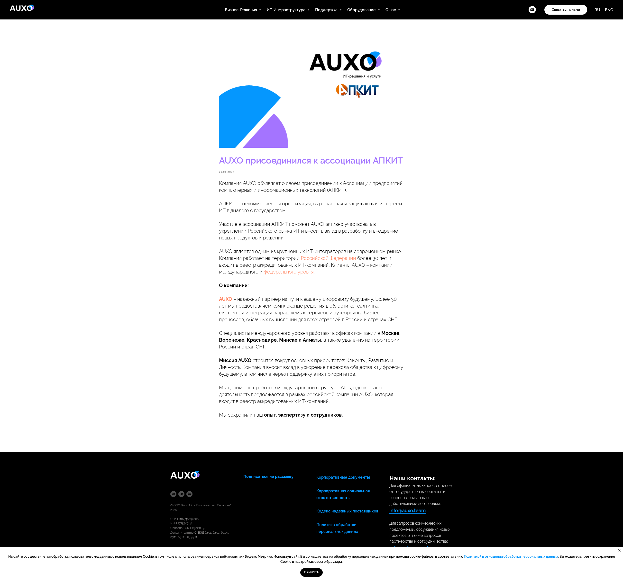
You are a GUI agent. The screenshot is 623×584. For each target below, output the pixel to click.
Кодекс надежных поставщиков (347, 511)
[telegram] (181, 494)
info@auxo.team (407, 510)
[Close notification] (619, 550)
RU (597, 10)
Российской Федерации (328, 258)
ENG (609, 10)
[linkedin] (189, 494)
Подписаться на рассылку (268, 476)
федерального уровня (289, 272)
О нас (391, 10)
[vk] (173, 494)
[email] (532, 9)
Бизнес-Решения (241, 10)
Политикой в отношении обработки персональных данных (511, 556)
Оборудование (362, 10)
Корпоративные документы (343, 477)
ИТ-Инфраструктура (286, 10)
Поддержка (327, 10)
